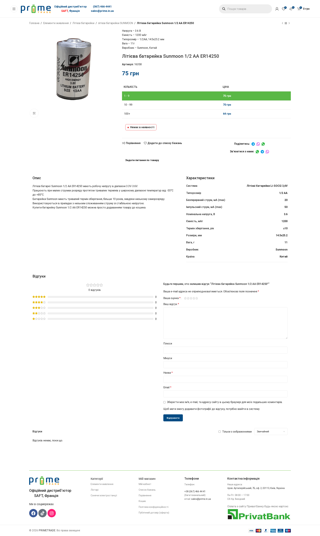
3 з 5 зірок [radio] (191, 298)
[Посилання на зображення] (44, 480)
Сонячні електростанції (104, 495)
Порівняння (145, 495)
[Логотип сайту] (36, 8)
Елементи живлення (56, 23)
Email (167, 387)
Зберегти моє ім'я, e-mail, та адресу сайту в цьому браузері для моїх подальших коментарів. (224, 402)
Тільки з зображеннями (237, 431)
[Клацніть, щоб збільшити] (34, 113)
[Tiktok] (42, 513)
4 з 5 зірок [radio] (193, 298)
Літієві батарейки (83, 23)
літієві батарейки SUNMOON (115, 23)
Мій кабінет (145, 484)
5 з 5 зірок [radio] (196, 298)
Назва (168, 372)
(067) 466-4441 (102, 6)
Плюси (167, 343)
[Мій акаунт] (277, 9)
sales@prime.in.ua (102, 11)
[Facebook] (33, 513)
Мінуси (167, 358)
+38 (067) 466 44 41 (195, 491)
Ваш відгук (171, 304)
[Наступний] (289, 23)
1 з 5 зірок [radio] (185, 298)
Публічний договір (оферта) (154, 512)
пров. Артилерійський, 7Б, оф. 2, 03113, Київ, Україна (256, 488)
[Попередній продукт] (282, 23)
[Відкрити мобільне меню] (14, 9)
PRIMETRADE (47, 530)
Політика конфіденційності (153, 507)
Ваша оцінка (171, 298)
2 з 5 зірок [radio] (188, 298)
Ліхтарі (94, 489)
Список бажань (147, 489)
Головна (34, 23)
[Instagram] (52, 513)
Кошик (142, 501)
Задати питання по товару (142, 160)
